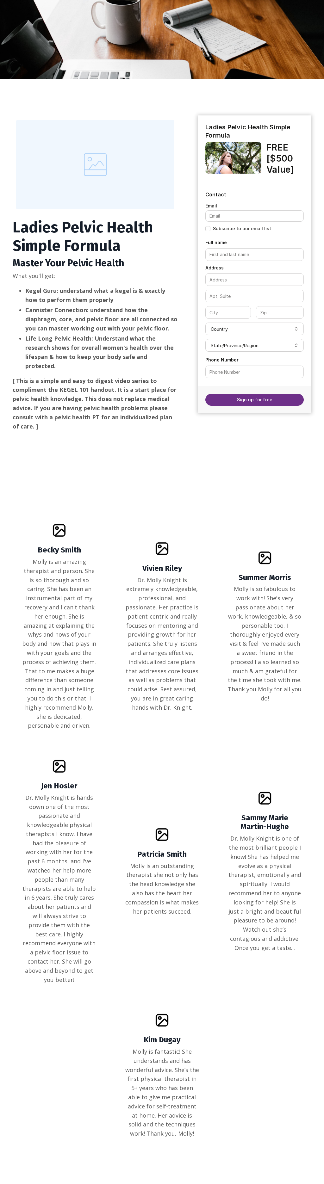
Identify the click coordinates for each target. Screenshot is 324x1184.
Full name (216, 242)
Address (214, 267)
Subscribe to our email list (242, 228)
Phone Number (222, 359)
